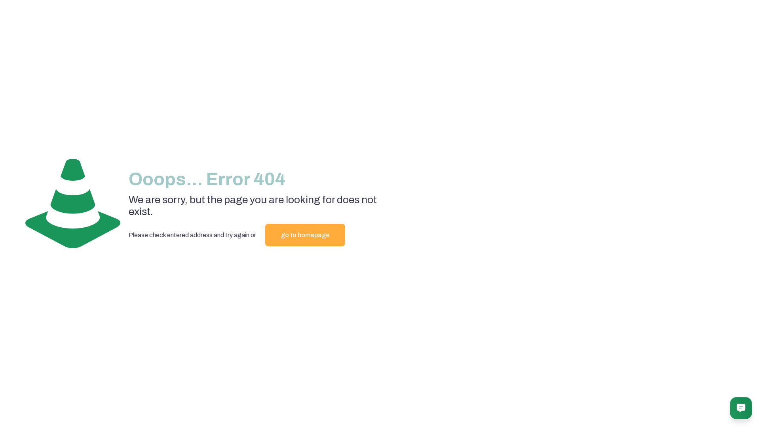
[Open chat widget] (741, 408)
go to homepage (305, 235)
